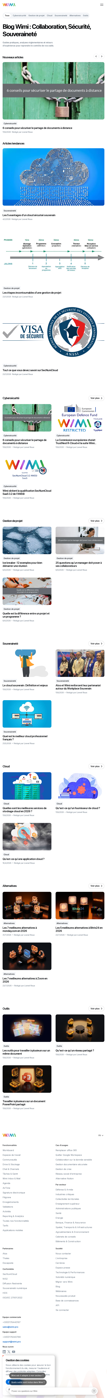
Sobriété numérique (65, 1277)
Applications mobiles (13, 1230)
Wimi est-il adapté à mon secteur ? (27, 1375)
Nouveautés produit (65, 1296)
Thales (6, 1258)
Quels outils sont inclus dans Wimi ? (27, 1382)
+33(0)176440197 (11, 1322)
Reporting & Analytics (13, 1216)
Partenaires (8, 1248)
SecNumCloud (10, 1274)
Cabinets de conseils (66, 1236)
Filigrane (7, 1197)
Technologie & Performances (70, 1272)
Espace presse (63, 1267)
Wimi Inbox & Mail (11, 1178)
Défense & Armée (64, 1189)
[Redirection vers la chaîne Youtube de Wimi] (13, 1351)
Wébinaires (61, 1291)
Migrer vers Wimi (64, 1281)
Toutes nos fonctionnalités (16, 1221)
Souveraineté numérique (15, 1288)
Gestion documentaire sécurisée (71, 1164)
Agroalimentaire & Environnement (72, 1232)
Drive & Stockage (11, 1164)
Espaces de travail (11, 1155)
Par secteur (61, 1184)
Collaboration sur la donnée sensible (74, 1159)
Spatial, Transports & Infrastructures (74, 1227)
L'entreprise (61, 1258)
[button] (101, 4)
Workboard (8, 1150)
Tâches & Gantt (10, 1173)
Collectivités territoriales (67, 1199)
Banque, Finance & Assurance (71, 1222)
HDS (5, 1293)
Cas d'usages (62, 1145)
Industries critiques (65, 1194)
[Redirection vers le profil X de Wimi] (8, 1351)
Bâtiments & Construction (68, 1241)
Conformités (8, 1269)
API (57, 1305)
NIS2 (5, 1278)
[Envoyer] (94, 1391)
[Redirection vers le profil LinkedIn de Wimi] (4, 1351)
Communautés (10, 1159)
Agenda (6, 1183)
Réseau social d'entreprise (69, 1173)
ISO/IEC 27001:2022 (12, 1297)
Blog (58, 1286)
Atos (5, 1253)
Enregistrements (11, 1202)
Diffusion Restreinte (12, 1283)
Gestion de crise (63, 1169)
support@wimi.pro (12, 1341)
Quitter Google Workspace (69, 1155)
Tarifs (5, 1225)
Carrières (60, 1263)
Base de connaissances (67, 1300)
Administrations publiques (68, 1208)
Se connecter (62, 1310)
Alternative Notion (65, 1178)
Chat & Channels (11, 1169)
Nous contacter (63, 1253)
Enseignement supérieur (68, 1203)
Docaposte (8, 1263)
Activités (7, 1211)
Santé (58, 1213)
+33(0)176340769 (12, 1337)
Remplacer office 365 (66, 1150)
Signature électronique (14, 1192)
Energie (59, 1218)
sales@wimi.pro (10, 1327)
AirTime (6, 1188)
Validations (8, 1206)
